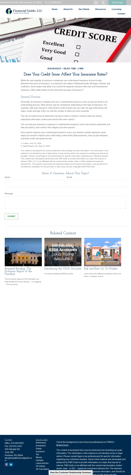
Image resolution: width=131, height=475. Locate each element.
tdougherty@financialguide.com (78, 4)
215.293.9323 (55, 2)
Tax (37, 454)
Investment (41, 446)
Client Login (117, 2)
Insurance (40, 451)
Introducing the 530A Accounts (62, 268)
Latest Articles (42, 463)
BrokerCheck (62, 445)
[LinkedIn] (96, 2)
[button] (55, 9)
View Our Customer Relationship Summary (70, 472)
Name (7, 177)
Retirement (41, 443)
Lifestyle (39, 460)
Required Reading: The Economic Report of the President (18, 271)
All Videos (40, 466)
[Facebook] (103, 2)
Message (9, 193)
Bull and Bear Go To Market (100, 268)
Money (39, 457)
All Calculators (42, 469)
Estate (39, 448)
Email (69, 177)
